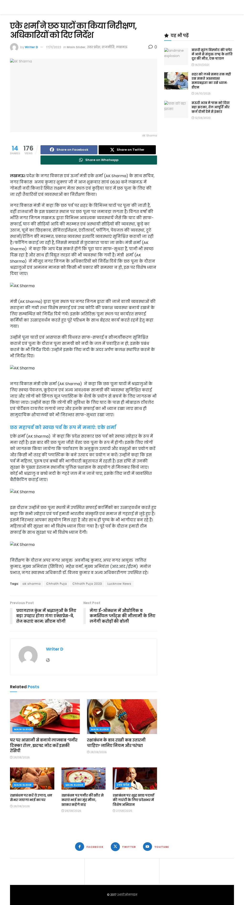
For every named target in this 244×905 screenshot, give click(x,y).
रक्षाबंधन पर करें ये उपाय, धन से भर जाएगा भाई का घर (31, 797)
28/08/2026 (21, 757)
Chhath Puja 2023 (87, 584)
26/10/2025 (202, 93)
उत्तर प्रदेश (93, 47)
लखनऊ (121, 47)
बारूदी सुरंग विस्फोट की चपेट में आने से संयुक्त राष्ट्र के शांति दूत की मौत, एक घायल (212, 54)
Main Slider (76, 47)
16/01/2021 (201, 65)
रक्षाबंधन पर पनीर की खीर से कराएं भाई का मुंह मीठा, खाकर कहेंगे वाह (82, 800)
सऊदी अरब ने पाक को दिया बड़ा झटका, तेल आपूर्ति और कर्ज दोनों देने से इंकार (211, 107)
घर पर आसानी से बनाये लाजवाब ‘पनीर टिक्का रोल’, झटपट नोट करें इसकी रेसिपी (43, 745)
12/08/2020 (202, 118)
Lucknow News (119, 584)
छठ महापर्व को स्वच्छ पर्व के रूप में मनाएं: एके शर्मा (63, 427)
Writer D (31, 47)
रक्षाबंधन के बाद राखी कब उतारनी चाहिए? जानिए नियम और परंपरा (116, 742)
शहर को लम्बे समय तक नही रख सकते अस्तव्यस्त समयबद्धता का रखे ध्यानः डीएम (211, 81)
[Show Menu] (231, 7)
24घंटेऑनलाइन (127, 895)
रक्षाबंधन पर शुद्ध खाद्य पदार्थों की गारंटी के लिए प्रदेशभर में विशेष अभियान (133, 800)
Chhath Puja (56, 584)
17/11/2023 (53, 47)
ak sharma (31, 584)
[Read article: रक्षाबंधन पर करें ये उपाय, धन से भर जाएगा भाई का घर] (32, 778)
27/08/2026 (123, 811)
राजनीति (108, 47)
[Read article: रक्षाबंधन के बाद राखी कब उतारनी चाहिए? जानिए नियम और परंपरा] (122, 716)
